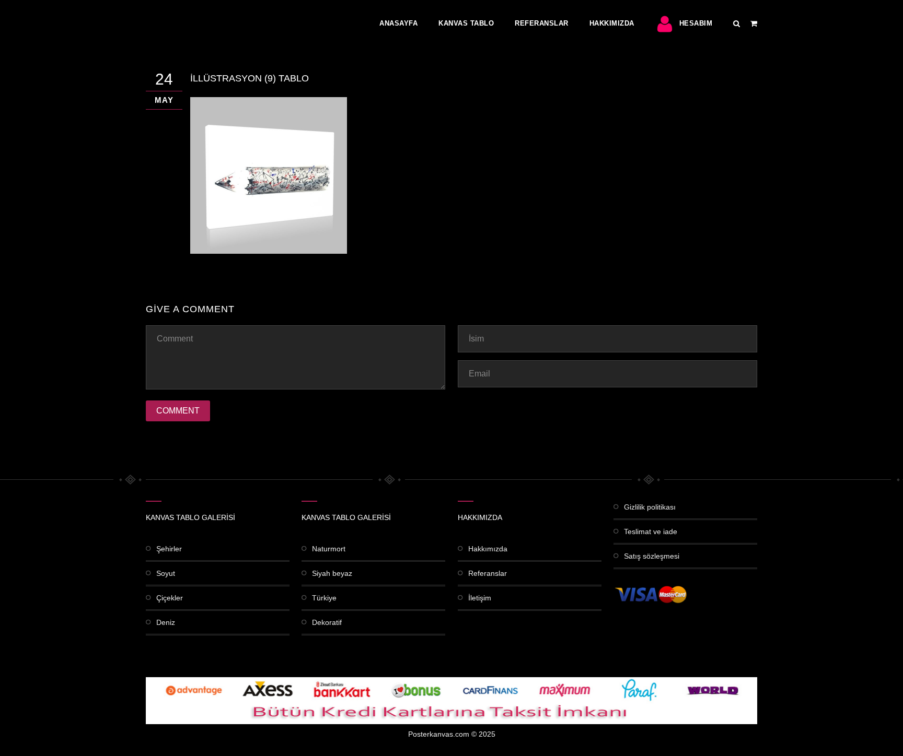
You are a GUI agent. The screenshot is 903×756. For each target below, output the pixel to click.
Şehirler (169, 549)
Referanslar (542, 23)
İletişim (479, 598)
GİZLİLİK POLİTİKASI (650, 507)
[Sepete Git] (753, 23)
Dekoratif (327, 622)
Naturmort (328, 549)
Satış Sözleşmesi (651, 556)
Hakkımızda (611, 23)
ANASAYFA (398, 23)
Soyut (165, 573)
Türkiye (324, 598)
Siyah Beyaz (332, 573)
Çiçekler (169, 598)
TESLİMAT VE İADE (650, 531)
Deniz (165, 622)
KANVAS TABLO (466, 23)
